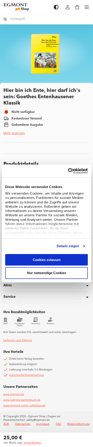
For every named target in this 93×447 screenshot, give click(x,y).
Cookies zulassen (46, 260)
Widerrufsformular (78, 424)
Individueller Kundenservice (26, 375)
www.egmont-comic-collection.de (24, 405)
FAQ (58, 424)
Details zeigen (68, 246)
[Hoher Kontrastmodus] (56, 7)
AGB (6, 424)
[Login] (67, 7)
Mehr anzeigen (14, 133)
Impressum (43, 424)
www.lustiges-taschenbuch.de (21, 400)
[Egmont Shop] (26, 7)
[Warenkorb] (77, 7)
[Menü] (86, 7)
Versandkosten (32, 443)
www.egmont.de (13, 394)
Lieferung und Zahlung (17, 340)
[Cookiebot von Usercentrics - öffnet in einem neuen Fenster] (68, 171)
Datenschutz (22, 424)
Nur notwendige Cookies (46, 273)
